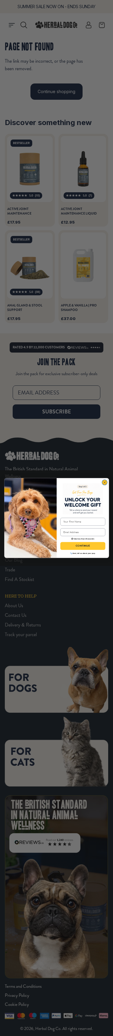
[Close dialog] (104, 482)
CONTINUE (83, 546)
